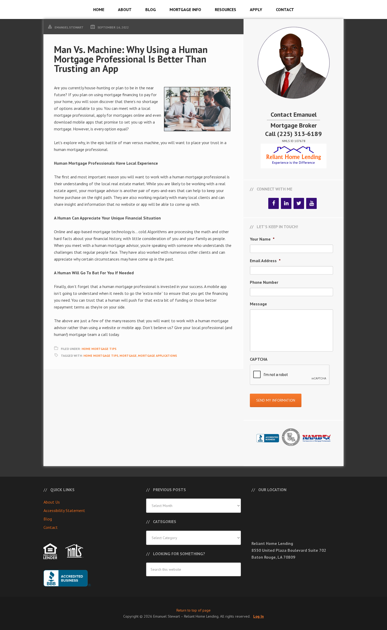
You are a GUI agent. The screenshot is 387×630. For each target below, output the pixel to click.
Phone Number (264, 282)
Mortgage (128, 356)
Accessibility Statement (64, 510)
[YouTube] (311, 203)
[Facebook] (273, 203)
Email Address (265, 260)
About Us (51, 502)
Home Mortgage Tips (99, 349)
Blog (47, 518)
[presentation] (290, 375)
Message (258, 303)
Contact (50, 527)
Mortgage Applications (157, 356)
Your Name (262, 239)
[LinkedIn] (286, 203)
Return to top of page (193, 610)
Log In (258, 616)
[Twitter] (299, 203)
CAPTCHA (258, 359)
